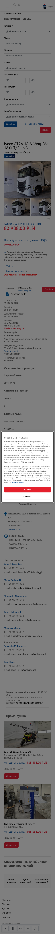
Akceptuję (27, 489)
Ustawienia (27, 496)
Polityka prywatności (18, 482)
